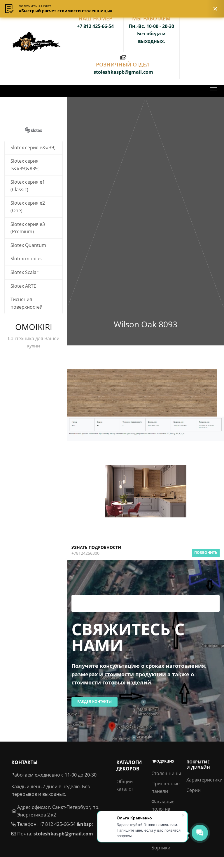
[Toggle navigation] (213, 91)
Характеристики (204, 780)
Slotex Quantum (28, 245)
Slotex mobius (26, 258)
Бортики (160, 847)
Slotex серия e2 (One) (27, 207)
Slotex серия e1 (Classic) (27, 186)
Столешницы (166, 773)
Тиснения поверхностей (26, 303)
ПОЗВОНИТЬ (205, 552)
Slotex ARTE (23, 286)
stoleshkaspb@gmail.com (63, 833)
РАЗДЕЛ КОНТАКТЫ (94, 701)
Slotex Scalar (24, 272)
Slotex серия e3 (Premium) (27, 228)
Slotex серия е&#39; (32, 147)
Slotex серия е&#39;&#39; (24, 165)
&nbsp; (85, 824)
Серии (193, 790)
